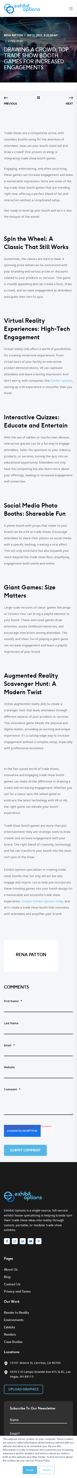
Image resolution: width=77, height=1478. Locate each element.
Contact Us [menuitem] (12, 1284)
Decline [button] (47, 1470)
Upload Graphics (23, 1389)
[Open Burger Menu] (71, 8)
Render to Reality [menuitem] (16, 1312)
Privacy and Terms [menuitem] (17, 1291)
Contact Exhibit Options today (42, 901)
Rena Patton (13, 35)
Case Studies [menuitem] (13, 1342)
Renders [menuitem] (10, 1334)
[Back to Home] (22, 8)
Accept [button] (30, 1470)
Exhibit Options (61, 380)
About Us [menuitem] (11, 1269)
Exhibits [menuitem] (9, 1327)
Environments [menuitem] (13, 1320)
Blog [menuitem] (7, 1277)
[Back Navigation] (38, 98)
